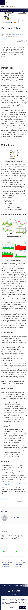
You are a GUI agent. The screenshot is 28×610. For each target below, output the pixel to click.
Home (14, 594)
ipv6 (2, 38)
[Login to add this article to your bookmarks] (26, 41)
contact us (19, 538)
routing (6, 38)
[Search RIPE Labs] (26, 6)
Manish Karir (8, 33)
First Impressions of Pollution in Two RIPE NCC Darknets (7, 562)
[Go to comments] (22, 41)
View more (24, 547)
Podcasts (15, 585)
